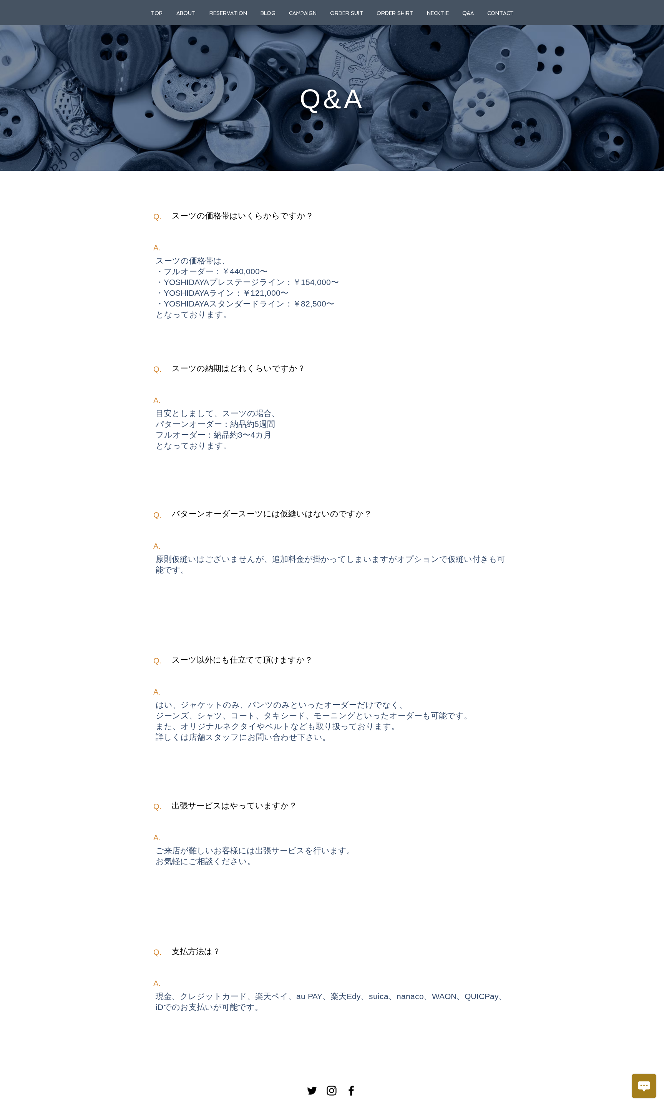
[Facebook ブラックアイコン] (351, 1090)
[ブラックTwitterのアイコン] (312, 1090)
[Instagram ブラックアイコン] (331, 1090)
